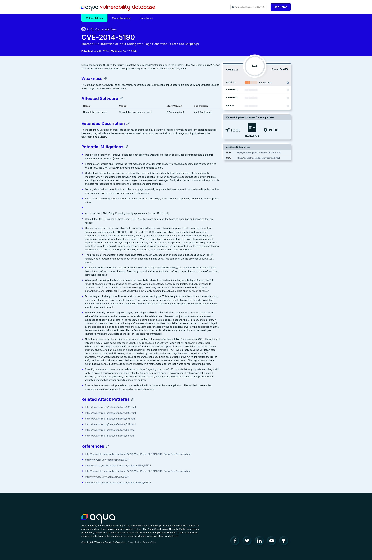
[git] (284, 541)
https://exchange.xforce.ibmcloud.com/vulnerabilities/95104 (118, 465)
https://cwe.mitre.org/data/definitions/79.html (258, 158)
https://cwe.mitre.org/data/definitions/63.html (109, 430)
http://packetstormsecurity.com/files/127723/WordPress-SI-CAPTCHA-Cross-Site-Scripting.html (138, 454)
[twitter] (248, 541)
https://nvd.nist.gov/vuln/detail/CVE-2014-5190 (259, 152)
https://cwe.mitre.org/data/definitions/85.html (109, 435)
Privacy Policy (134, 542)
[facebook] (236, 541)
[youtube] (272, 541)
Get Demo (281, 7)
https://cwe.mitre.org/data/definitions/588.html (110, 412)
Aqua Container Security (98, 519)
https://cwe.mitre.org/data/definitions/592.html (110, 424)
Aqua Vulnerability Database (118, 7)
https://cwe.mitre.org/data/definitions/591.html (110, 418)
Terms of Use (149, 542)
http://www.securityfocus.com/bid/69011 (107, 459)
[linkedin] (260, 541)
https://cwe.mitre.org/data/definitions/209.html (110, 407)
